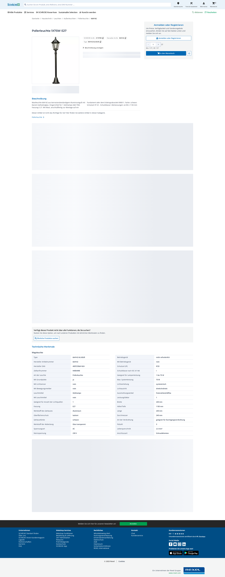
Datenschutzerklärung (49, 576)
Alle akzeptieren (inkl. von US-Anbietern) (200, 563)
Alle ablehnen (200, 573)
